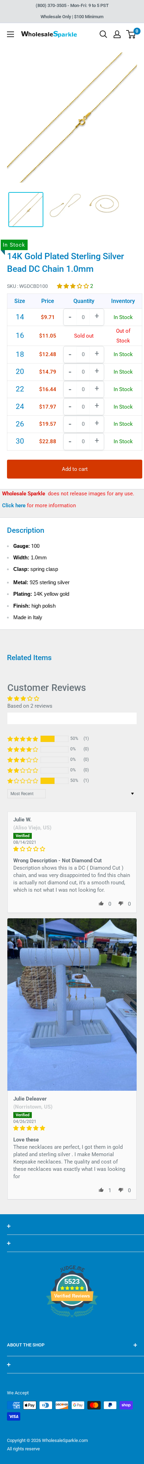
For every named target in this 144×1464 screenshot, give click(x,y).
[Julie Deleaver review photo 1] (72, 1004)
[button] (73, 286)
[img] (72, 849)
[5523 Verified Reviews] (72, 1329)
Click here (14, 505)
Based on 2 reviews (29, 706)
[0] (131, 34)
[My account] (117, 34)
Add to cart (75, 469)
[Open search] (103, 34)
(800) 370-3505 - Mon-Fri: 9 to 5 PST (72, 5)
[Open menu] (10, 34)
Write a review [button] (72, 718)
